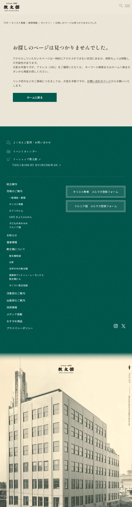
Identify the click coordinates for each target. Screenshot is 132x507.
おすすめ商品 (15, 321)
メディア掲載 (14, 314)
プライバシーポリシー (20, 328)
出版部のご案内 (16, 300)
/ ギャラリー (45, 22)
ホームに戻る (35, 97)
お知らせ (12, 235)
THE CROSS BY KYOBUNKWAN (34, 165)
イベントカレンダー (25, 151)
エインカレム (16, 210)
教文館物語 (15, 255)
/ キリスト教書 (17, 22)
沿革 (11, 262)
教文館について (16, 249)
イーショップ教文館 (25, 159)
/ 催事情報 (32, 22)
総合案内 (12, 184)
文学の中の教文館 (18, 268)
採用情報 (12, 307)
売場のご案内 (15, 191)
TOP (6, 22)
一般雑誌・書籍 (17, 197)
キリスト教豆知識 (18, 285)
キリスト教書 (16, 204)
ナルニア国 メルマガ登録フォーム (96, 206)
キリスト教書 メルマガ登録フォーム (95, 192)
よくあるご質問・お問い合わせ (32, 142)
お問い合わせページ (99, 81)
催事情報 (12, 242)
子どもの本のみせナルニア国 (18, 225)
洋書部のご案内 (16, 293)
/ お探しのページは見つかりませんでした (75, 22)
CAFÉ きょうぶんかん (20, 217)
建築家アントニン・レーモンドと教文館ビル (26, 277)
